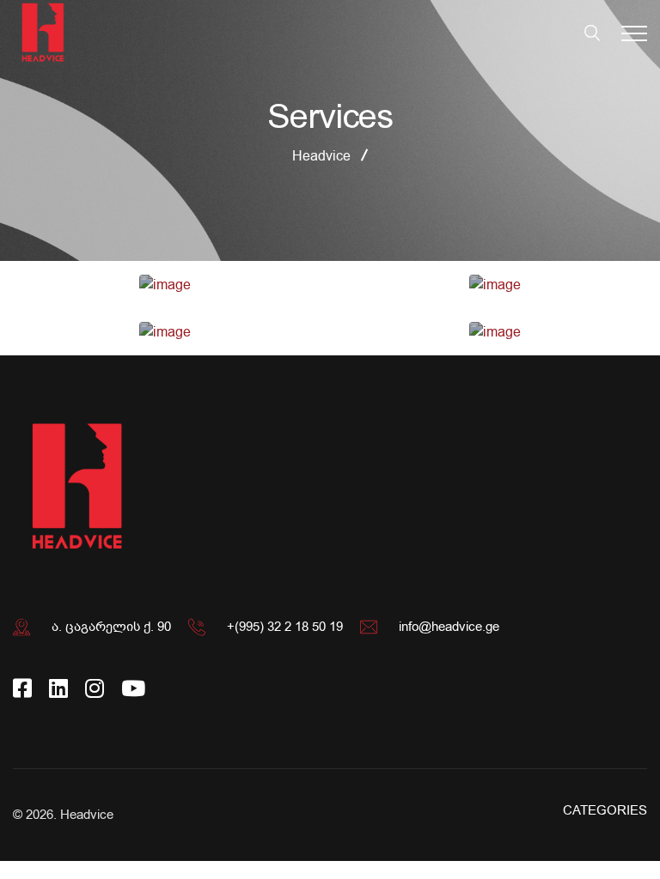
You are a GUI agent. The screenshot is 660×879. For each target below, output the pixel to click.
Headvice (86, 814)
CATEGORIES (605, 810)
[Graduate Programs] (495, 284)
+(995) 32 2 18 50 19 (285, 626)
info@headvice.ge (449, 626)
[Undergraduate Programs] (165, 284)
